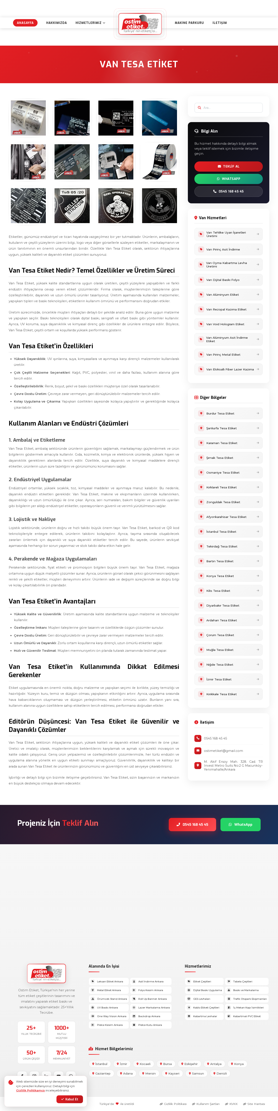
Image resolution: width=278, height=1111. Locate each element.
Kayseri (173, 1073)
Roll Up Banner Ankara (152, 998)
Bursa (167, 1064)
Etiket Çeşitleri (202, 981)
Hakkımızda (56, 23)
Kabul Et (71, 1099)
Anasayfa (25, 23)
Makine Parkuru (189, 23)
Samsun (198, 1073)
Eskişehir (191, 1064)
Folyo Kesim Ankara (150, 990)
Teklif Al (231, 166)
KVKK (233, 1104)
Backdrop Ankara (149, 1016)
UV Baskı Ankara (107, 1007)
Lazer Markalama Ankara (154, 1007)
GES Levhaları (201, 998)
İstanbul (101, 1064)
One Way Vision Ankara (111, 1016)
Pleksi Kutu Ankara (150, 1024)
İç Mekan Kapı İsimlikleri (248, 1007)
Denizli (222, 1073)
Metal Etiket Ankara (109, 990)
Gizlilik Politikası (175, 1104)
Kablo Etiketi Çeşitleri (206, 1007)
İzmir (123, 1064)
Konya (239, 1064)
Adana (128, 1073)
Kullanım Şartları (208, 1104)
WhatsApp (231, 179)
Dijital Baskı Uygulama (207, 990)
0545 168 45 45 (231, 191)
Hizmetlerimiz (89, 23)
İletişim (220, 23)
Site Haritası (256, 1104)
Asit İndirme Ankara (151, 981)
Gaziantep (103, 1073)
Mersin (150, 1073)
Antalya (216, 1064)
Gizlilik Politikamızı (30, 1090)
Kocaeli (145, 1064)
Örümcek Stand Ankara (112, 998)
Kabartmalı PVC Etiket (247, 1016)
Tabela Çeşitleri (242, 981)
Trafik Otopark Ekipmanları (250, 998)
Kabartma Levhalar (205, 1016)
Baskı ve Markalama (246, 990)
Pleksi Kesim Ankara (110, 1024)
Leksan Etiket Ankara (110, 981)
